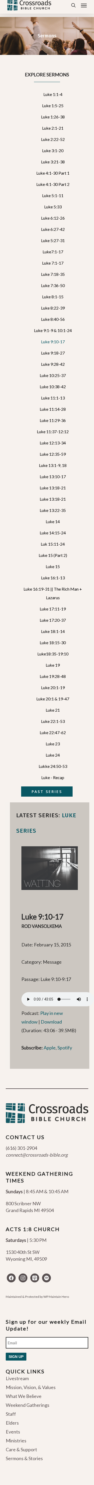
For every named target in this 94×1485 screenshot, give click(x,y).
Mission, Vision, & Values (31, 1387)
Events (13, 1432)
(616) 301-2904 (21, 1148)
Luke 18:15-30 (53, 642)
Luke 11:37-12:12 (53, 431)
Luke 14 (53, 521)
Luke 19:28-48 (53, 676)
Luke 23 (53, 743)
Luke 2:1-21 (52, 127)
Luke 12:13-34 (53, 442)
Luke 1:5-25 (52, 105)
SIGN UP (16, 1357)
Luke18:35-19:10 (52, 653)
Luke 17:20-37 (53, 620)
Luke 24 (53, 754)
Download (51, 1022)
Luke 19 (53, 664)
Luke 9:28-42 (53, 364)
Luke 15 (53, 566)
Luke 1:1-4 (52, 94)
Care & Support (21, 1449)
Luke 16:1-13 (53, 577)
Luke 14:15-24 (53, 532)
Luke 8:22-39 (53, 307)
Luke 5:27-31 (53, 240)
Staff (11, 1414)
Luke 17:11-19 (53, 608)
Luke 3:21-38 (53, 161)
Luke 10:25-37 (53, 375)
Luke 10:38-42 (53, 386)
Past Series (47, 791)
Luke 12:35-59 (53, 454)
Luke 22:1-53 (53, 721)
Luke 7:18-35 (53, 274)
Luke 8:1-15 (52, 296)
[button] (84, 5)
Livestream (17, 1378)
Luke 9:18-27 (53, 352)
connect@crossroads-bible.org (37, 1155)
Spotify (64, 1047)
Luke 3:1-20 (52, 150)
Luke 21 (53, 709)
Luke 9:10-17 (53, 341)
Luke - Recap (52, 777)
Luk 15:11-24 (53, 543)
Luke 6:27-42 (53, 229)
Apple (50, 1047)
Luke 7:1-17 (52, 262)
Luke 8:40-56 (53, 319)
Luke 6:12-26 (53, 217)
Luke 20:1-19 (53, 687)
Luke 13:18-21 (53, 487)
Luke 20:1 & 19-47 (52, 698)
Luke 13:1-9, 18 (53, 465)
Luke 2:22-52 (53, 139)
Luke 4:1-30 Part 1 (52, 172)
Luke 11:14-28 (53, 409)
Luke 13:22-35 (53, 510)
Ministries (16, 1440)
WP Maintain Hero (56, 1297)
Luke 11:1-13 (53, 397)
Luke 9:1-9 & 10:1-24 (53, 330)
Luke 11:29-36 (53, 420)
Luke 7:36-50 (53, 285)
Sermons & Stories (24, 1458)
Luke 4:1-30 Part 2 (52, 184)
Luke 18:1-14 (53, 631)
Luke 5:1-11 (52, 195)
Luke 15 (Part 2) (53, 555)
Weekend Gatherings (27, 1405)
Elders (12, 1423)
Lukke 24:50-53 (53, 766)
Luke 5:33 (53, 206)
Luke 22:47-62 (53, 732)
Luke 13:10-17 (53, 476)
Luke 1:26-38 (53, 116)
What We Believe (24, 1396)
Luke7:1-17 (53, 251)
